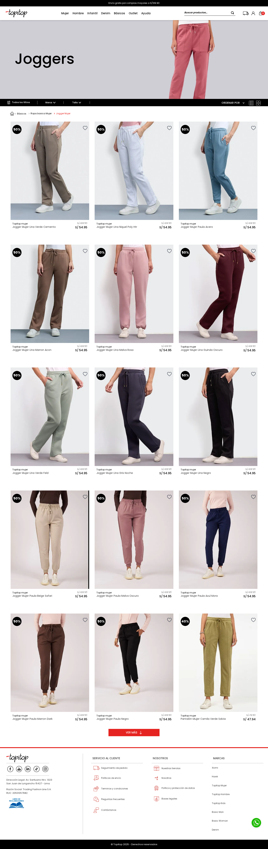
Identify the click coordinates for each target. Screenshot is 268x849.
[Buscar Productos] (233, 13)
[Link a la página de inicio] (12, 113)
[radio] (251, 103)
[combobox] (209, 13)
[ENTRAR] (253, 13)
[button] (50, 102)
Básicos (21, 113)
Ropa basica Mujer (41, 113)
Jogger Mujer (63, 113)
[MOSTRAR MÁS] (134, 732)
